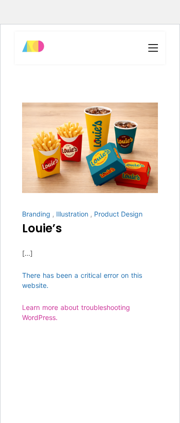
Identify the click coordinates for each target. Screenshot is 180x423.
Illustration (72, 214)
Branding (36, 214)
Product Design (118, 214)
